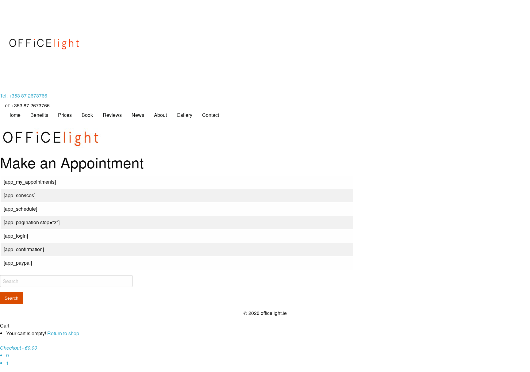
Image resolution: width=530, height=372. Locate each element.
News (138, 114)
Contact (210, 114)
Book (87, 114)
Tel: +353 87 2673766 (23, 95)
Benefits (39, 114)
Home (14, 114)
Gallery (184, 114)
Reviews (112, 114)
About (160, 114)
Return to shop (63, 333)
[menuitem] (13, 115)
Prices (65, 114)
